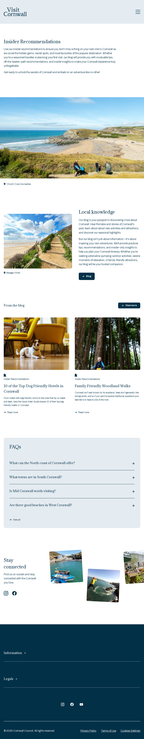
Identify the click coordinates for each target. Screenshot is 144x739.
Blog (88, 276)
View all (16, 519)
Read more (12, 412)
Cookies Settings (130, 730)
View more (131, 305)
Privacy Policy (88, 730)
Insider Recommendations (16, 379)
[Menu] (138, 12)
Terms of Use (108, 730)
